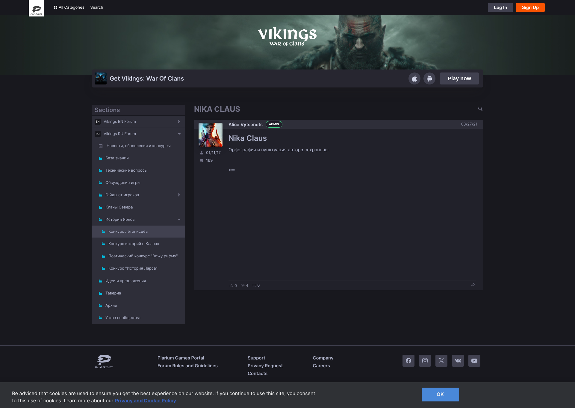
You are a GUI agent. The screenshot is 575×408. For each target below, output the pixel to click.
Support (256, 358)
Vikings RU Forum (120, 134)
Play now (459, 78)
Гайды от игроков (122, 195)
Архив (111, 305)
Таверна (113, 293)
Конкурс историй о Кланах (133, 243)
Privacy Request (265, 365)
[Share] (473, 285)
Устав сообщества (122, 317)
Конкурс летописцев (128, 231)
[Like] (231, 285)
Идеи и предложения (125, 281)
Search (96, 7)
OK (440, 394)
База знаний (117, 158)
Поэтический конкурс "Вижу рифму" (143, 256)
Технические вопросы (126, 170)
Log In (500, 7)
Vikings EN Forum (120, 121)
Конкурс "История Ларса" (133, 268)
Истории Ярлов (120, 219)
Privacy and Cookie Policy (145, 401)
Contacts (257, 373)
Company (323, 358)
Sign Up (530, 7)
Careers (321, 365)
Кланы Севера (119, 207)
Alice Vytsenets (246, 124)
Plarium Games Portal (181, 358)
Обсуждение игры (122, 182)
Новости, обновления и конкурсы (139, 145)
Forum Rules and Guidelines (188, 365)
